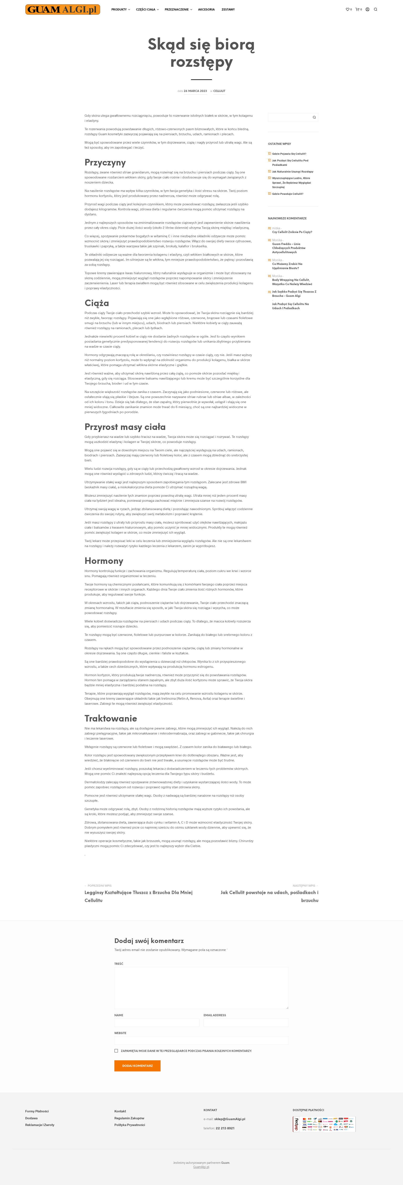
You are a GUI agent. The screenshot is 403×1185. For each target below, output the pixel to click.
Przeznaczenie (177, 9)
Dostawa (31, 1118)
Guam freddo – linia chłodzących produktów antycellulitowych (288, 248)
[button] (348, 9)
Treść (118, 964)
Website (120, 1033)
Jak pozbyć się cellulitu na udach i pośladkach (290, 306)
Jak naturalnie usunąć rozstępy (292, 171)
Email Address (215, 1015)
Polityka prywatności (129, 1125)
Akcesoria (206, 9)
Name (118, 1015)
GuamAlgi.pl (201, 1167)
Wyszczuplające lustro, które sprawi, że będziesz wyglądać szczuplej (291, 182)
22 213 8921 (225, 1128)
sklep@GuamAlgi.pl (229, 1119)
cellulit (219, 91)
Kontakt (120, 1111)
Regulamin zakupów (129, 1118)
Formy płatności (37, 1111)
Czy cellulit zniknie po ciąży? (292, 232)
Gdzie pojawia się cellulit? (289, 153)
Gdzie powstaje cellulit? (287, 193)
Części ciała (145, 9)
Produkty (119, 9)
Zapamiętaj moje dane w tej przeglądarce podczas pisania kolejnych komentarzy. (186, 1051)
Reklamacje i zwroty (39, 1125)
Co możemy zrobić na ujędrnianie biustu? (287, 266)
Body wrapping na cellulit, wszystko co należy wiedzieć (292, 282)
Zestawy (228, 9)
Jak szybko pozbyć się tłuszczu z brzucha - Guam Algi (294, 294)
